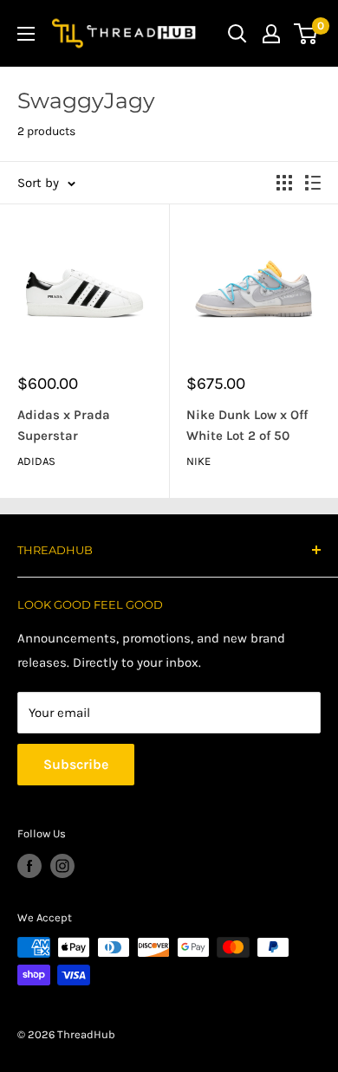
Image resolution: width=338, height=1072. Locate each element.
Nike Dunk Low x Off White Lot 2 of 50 (247, 424)
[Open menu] (26, 34)
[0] (306, 33)
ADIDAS (36, 461)
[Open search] (237, 33)
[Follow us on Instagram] (62, 866)
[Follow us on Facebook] (29, 866)
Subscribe (75, 764)
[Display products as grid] (284, 183)
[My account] (271, 33)
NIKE (198, 461)
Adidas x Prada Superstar (63, 424)
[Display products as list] (313, 183)
